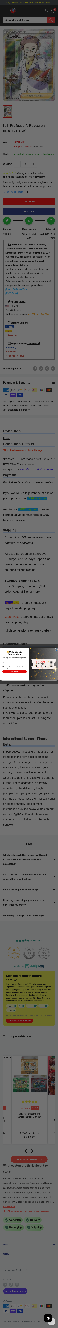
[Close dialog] (56, 649)
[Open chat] (48, 1318)
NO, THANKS (14, 675)
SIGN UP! (14, 671)
